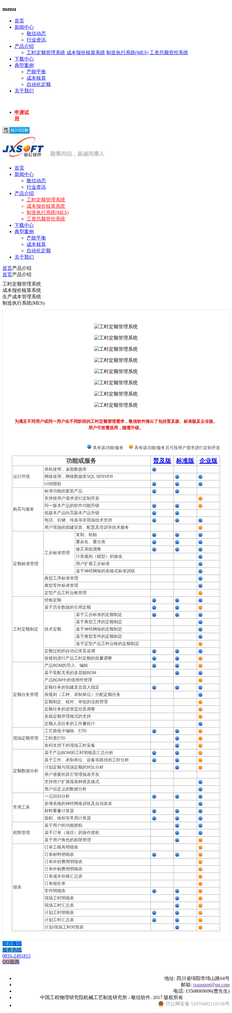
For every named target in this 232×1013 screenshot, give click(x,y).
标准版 (185, 460)
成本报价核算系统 (85, 52)
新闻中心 (24, 27)
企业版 (208, 460)
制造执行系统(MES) (127, 52)
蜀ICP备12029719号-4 (207, 997)
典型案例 (24, 65)
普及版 (162, 460)
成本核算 (36, 78)
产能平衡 (36, 71)
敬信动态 (36, 33)
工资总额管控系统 (169, 52)
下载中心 (24, 58)
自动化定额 (39, 84)
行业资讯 (36, 39)
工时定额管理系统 (46, 52)
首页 (19, 20)
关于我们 (24, 90)
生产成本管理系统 (21, 296)
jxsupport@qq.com (211, 984)
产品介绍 (24, 46)
